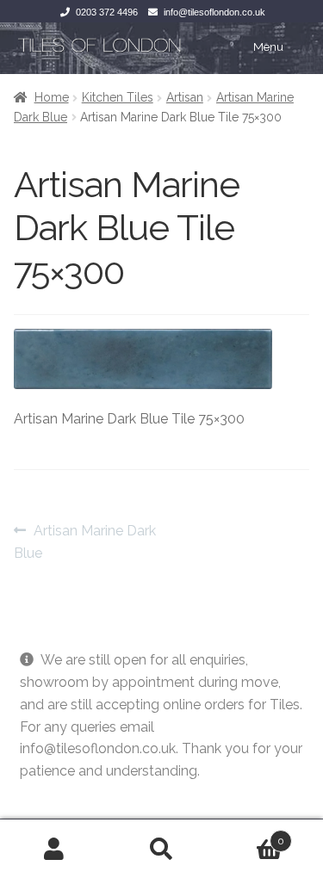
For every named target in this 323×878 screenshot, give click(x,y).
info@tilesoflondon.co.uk (214, 12)
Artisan (184, 97)
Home (51, 97)
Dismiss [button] (44, 793)
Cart (249, 835)
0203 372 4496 (107, 12)
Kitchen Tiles (117, 97)
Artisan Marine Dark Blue (85, 541)
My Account (54, 848)
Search (161, 848)
